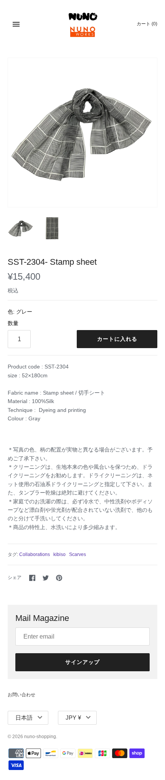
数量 (13, 323)
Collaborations (34, 554)
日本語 (24, 717)
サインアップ (82, 662)
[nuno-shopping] (83, 24)
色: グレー (20, 312)
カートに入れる (117, 339)
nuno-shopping (40, 736)
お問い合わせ (21, 694)
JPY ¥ (73, 717)
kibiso (59, 554)
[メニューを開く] (16, 24)
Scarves (77, 554)
